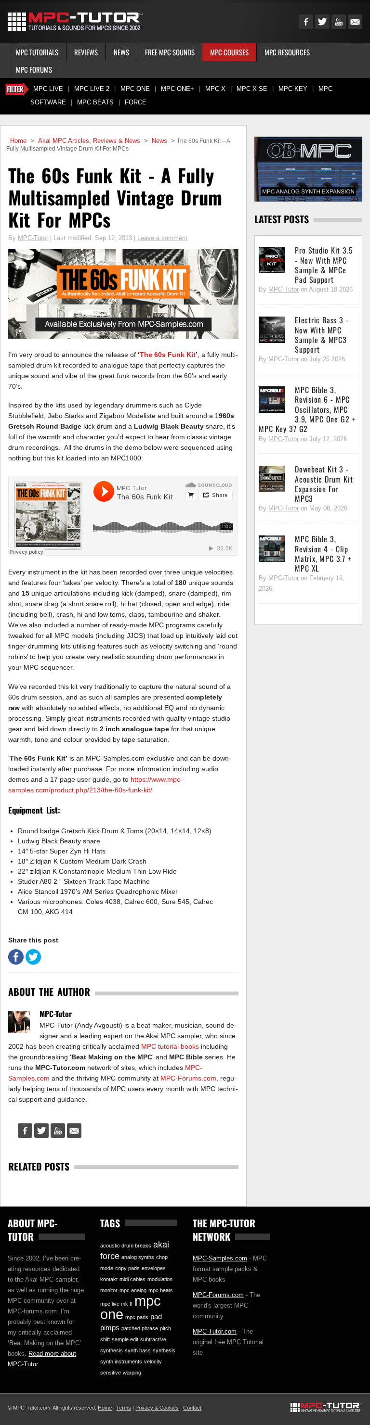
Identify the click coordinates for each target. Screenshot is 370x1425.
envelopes (154, 1268)
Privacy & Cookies (157, 1408)
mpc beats (160, 1290)
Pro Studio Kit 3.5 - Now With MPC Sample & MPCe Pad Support (324, 264)
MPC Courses (229, 52)
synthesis (164, 1350)
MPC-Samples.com (220, 1258)
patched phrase (139, 1328)
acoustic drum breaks (125, 1245)
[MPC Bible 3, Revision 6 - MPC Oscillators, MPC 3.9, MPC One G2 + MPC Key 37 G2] (272, 400)
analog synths (137, 1257)
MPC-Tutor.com (215, 1331)
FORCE (135, 102)
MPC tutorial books (170, 1046)
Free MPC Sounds (170, 52)
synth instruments (121, 1361)
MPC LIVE (48, 89)
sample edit (125, 1339)
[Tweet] (33, 962)
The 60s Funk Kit (168, 354)
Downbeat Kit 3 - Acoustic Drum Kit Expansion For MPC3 (324, 483)
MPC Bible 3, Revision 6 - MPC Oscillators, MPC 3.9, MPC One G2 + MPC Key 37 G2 (307, 409)
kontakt (109, 1279)
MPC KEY (292, 89)
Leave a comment (162, 238)
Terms (123, 1408)
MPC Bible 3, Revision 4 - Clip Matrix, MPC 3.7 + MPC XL (323, 553)
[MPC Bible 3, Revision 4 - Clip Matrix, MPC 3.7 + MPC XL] (272, 549)
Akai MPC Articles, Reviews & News (89, 141)
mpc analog (132, 1290)
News (121, 52)
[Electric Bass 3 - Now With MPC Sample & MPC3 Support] (272, 330)
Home (18, 141)
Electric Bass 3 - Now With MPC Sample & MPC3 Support (321, 334)
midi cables (132, 1279)
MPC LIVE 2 (91, 89)
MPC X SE (252, 89)
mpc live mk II (116, 1304)
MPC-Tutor (33, 238)
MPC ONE (135, 89)
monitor (109, 1290)
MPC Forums (34, 69)
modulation (159, 1279)
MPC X (215, 89)
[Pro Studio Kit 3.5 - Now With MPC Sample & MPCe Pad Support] (272, 260)
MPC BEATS (95, 102)
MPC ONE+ (177, 89)
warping (132, 1372)
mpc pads (136, 1317)
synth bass (138, 1350)
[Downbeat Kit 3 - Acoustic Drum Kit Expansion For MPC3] (272, 479)
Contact (192, 1408)
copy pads (127, 1268)
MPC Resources (287, 52)
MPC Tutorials (37, 52)
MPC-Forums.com (188, 1078)
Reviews (86, 52)
